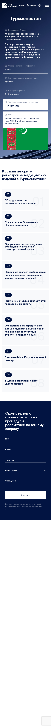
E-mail (8, 450)
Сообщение (10, 481)
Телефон (9, 460)
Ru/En (21, 5)
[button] (8, 194)
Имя (7, 439)
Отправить (25, 495)
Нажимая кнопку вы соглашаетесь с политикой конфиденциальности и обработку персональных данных (23, 506)
